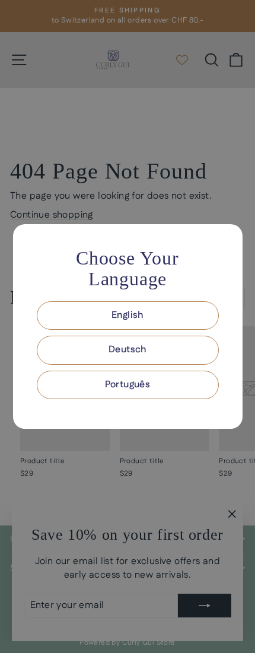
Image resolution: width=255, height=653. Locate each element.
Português (128, 384)
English (127, 315)
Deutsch (127, 349)
